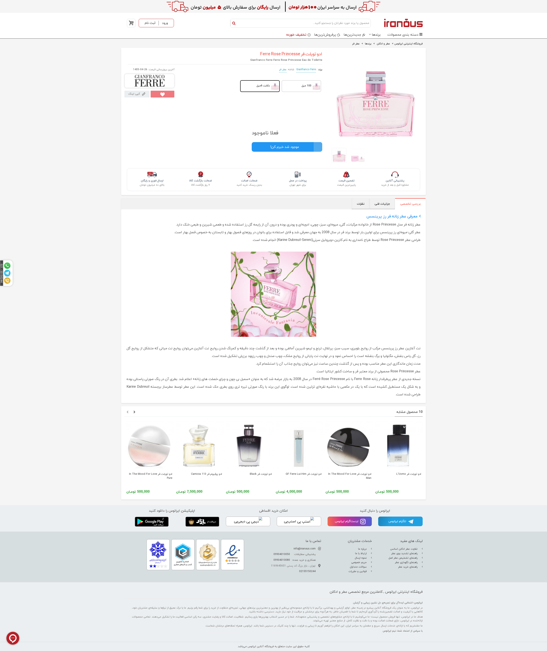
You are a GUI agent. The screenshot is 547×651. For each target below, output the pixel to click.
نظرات (361, 204)
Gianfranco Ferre (306, 69)
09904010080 (282, 560)
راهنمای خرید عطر (408, 567)
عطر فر (283, 69)
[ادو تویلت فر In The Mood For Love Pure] (149, 446)
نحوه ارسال (361, 558)
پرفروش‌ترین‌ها (325, 34)
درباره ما (363, 549)
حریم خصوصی (359, 562)
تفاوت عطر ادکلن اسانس (404, 549)
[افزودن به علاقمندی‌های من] (162, 94)
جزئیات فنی (382, 204)
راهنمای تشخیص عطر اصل (403, 558)
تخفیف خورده (296, 34)
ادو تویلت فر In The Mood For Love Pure (150, 476)
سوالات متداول (359, 567)
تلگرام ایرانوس (397, 521)
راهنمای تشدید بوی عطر (404, 553)
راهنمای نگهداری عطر (406, 562)
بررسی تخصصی (410, 204)
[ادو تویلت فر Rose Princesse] (338, 155)
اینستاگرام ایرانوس (347, 521)
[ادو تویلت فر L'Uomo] (398, 446)
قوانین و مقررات (358, 571)
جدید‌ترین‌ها (352, 34)
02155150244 (307, 571)
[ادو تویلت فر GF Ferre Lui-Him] (298, 446)
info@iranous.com (305, 549)
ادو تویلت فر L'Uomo (408, 474)
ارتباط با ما (361, 553)
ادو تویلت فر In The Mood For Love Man (349, 476)
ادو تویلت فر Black (261, 474)
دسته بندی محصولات (402, 34)
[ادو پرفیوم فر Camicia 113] (199, 446)
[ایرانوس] (398, 22)
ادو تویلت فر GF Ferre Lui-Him (304, 474)
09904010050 (282, 554)
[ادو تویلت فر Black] (249, 446)
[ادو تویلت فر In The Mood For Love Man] (348, 446)
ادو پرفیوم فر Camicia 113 (206, 474)
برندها (376, 34)
